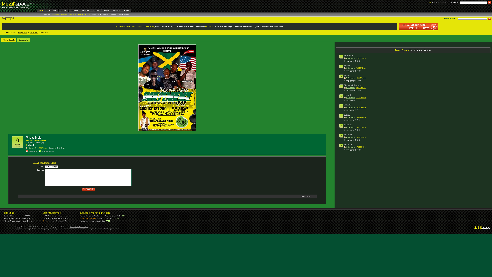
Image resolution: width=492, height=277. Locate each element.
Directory (64, 14)
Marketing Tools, (57, 221)
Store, (24, 218)
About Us (46, 216)
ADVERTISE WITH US (60, 218)
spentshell (348, 125)
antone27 (347, 105)
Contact (126, 14)
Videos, (6, 221)
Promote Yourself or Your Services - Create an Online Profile (100, 216)
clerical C (347, 95)
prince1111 (348, 144)
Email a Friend (33, 151)
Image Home (22, 33)
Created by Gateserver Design (79, 227)
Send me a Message (48, 151)
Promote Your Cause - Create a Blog (92, 221)
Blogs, (6, 218)
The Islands (34, 33)
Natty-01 (347, 115)
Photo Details (9, 40)
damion (347, 65)
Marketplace (56, 14)
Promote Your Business (88, 218)
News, (24, 221)
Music (18, 221)
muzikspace (348, 55)
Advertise (106, 14)
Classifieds (72, 14)
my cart (444, 2)
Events (29, 221)
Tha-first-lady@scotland (352, 85)
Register (45, 221)
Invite (99, 14)
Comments (23, 40)
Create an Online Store (106, 218)
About (121, 14)
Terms (65, 216)
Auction (87, 14)
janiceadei (348, 134)
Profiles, (7, 216)
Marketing (114, 14)
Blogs (12, 216)
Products (80, 14)
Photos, (12, 221)
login (429, 2)
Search (94, 14)
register (436, 2)
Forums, (12, 218)
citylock (31, 145)
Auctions (30, 218)
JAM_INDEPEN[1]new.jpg (36, 140)
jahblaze (347, 75)
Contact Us (46, 218)
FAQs (65, 221)
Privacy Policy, (57, 216)
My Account (47, 14)
